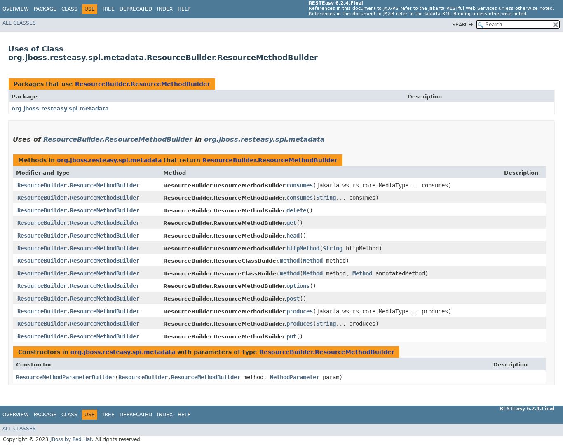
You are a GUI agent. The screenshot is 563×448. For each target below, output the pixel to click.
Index (165, 9)
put (291, 336)
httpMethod (302, 248)
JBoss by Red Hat (71, 439)
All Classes (19, 23)
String (326, 197)
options (298, 285)
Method (313, 260)
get (291, 222)
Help (184, 9)
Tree (108, 9)
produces (299, 311)
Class (69, 9)
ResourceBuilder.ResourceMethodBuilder (142, 84)
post (293, 298)
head (293, 235)
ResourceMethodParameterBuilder (65, 377)
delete (296, 210)
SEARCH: (463, 25)
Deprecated (136, 9)
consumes (299, 185)
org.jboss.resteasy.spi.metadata (60, 108)
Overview (15, 9)
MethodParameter (294, 377)
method (290, 260)
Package (45, 9)
